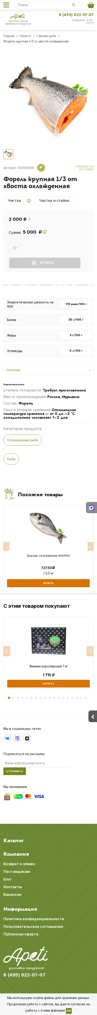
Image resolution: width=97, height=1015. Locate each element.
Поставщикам (16, 871)
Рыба (11, 459)
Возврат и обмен (19, 864)
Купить (48, 683)
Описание (13, 370)
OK (69, 1011)
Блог (7, 879)
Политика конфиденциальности (33, 919)
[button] (6, 651)
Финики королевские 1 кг (48, 666)
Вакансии (12, 894)
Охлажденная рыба (22, 440)
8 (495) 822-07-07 (76, 14)
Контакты (12, 887)
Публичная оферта (20, 934)
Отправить (14, 771)
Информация (20, 909)
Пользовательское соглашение (33, 926)
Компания (16, 854)
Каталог (13, 840)
